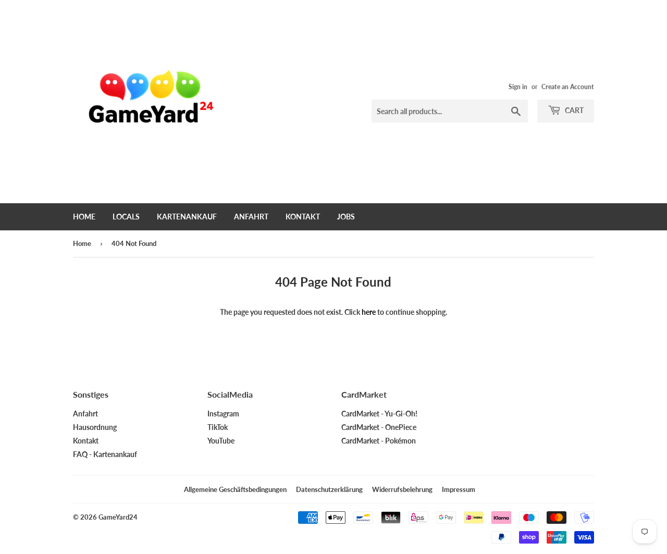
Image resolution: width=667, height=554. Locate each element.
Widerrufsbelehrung (402, 489)
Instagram (223, 413)
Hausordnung (95, 427)
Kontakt (303, 216)
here (369, 311)
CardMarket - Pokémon (378, 440)
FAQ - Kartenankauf (105, 454)
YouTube (220, 440)
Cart (573, 110)
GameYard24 (118, 517)
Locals (126, 216)
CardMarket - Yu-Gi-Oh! (379, 413)
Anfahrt (251, 216)
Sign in (518, 87)
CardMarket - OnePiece (378, 427)
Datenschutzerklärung (329, 489)
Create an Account (567, 87)
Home (84, 216)
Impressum (458, 489)
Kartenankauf (187, 216)
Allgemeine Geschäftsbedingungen (235, 489)
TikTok (217, 427)
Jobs (346, 216)
